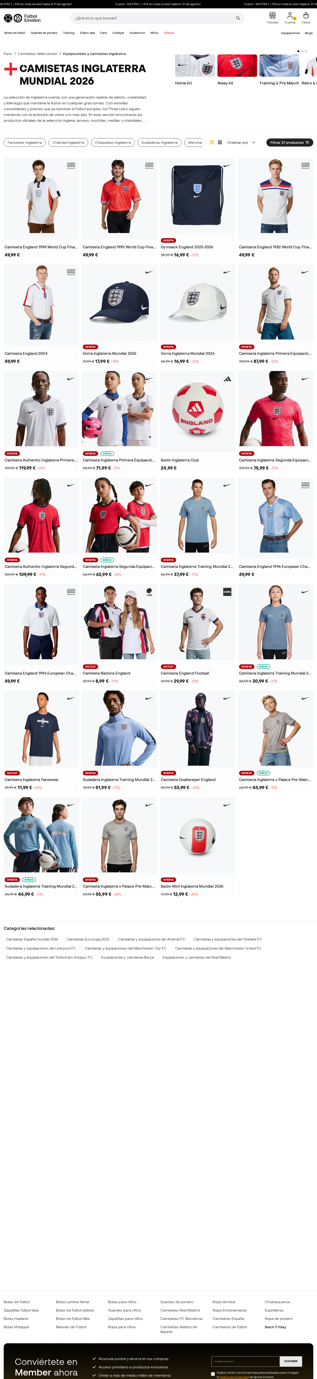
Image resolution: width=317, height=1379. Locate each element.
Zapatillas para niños (125, 1318)
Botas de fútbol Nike (73, 1318)
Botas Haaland (16, 1318)
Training (69, 33)
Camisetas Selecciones (37, 53)
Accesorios (137, 33)
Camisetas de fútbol (230, 1327)
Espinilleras (274, 1310)
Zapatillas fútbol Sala (21, 1310)
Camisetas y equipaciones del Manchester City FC (126, 948)
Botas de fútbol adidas (75, 1310)
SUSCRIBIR (291, 1361)
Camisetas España (228, 1318)
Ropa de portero (279, 1318)
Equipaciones (290, 33)
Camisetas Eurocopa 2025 (88, 939)
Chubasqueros (277, 1302)
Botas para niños (122, 1302)
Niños (154, 33)
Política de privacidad (234, 1377)
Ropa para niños (122, 1327)
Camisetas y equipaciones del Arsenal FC (151, 939)
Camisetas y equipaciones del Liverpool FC (41, 948)
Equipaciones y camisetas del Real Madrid (197, 957)
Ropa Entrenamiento (230, 1310)
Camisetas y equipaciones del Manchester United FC (218, 948)
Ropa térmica (224, 1302)
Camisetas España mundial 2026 (32, 939)
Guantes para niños (124, 1310)
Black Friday (275, 1327)
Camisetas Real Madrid (180, 1310)
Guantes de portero (44, 33)
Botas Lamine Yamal (72, 1302)
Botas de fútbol (14, 33)
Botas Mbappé (16, 1327)
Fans (103, 33)
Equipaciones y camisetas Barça (127, 957)
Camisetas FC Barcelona (181, 1318)
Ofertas (169, 33)
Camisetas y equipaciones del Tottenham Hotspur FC (49, 957)
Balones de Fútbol (71, 1327)
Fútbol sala (87, 33)
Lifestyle (118, 33)
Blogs (309, 33)
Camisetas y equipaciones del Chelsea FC (228, 939)
